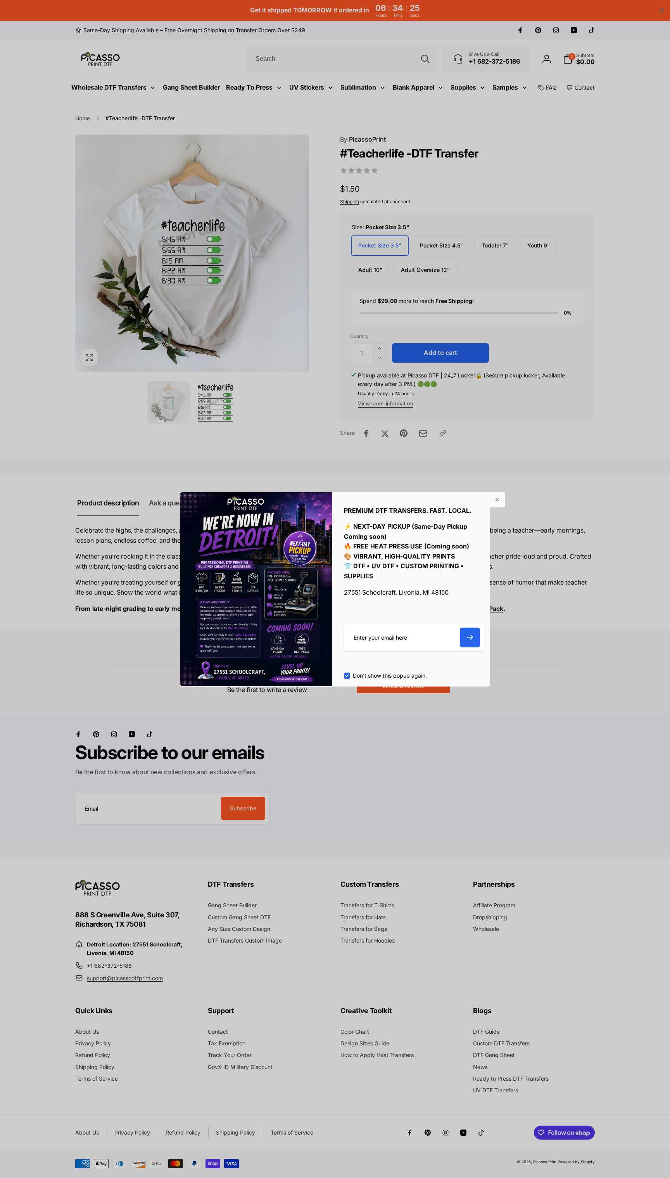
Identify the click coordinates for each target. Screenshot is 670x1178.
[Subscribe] (470, 637)
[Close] (497, 499)
